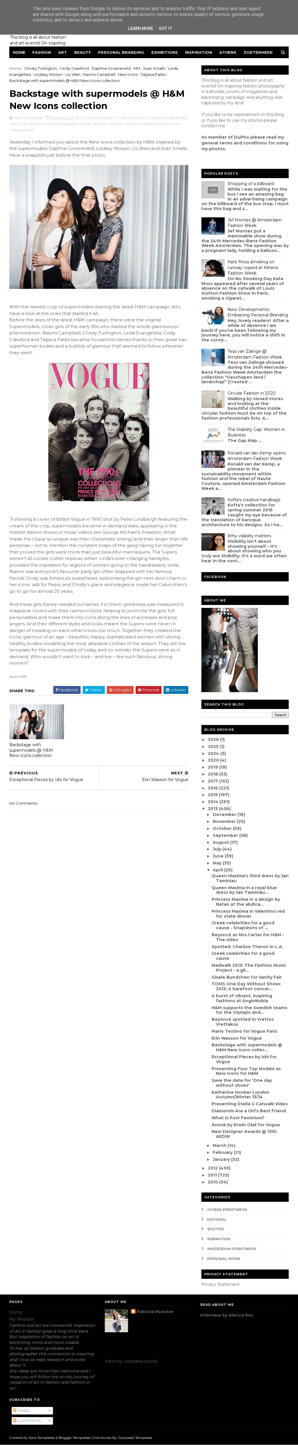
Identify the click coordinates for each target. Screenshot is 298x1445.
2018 (213, 774)
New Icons (128, 74)
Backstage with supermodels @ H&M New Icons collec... (247, 1047)
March (220, 1145)
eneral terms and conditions (235, 143)
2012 (213, 1168)
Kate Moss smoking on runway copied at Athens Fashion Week (253, 267)
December (225, 814)
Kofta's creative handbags (254, 499)
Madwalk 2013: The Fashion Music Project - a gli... (249, 968)
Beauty (82, 52)
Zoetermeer (258, 52)
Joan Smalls (154, 68)
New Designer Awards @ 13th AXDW (244, 1134)
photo (98, 155)
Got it (165, 28)
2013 (213, 808)
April (218, 870)
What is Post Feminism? (238, 1117)
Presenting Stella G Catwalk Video (250, 1103)
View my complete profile (131, 1361)
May (218, 863)
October (223, 828)
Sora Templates (41, 1437)
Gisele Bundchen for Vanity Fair (247, 977)
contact (209, 125)
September (226, 835)
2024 (214, 753)
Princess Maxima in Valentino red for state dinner (248, 914)
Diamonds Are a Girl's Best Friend (249, 1110)
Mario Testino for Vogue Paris (244, 1031)
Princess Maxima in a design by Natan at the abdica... (246, 902)
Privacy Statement (220, 1284)
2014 (213, 801)
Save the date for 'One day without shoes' (242, 1083)
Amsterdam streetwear (231, 1249)
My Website (21, 1319)
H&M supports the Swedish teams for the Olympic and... (249, 1010)
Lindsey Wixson (48, 74)
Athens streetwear (227, 1209)
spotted (215, 1229)
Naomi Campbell (99, 74)
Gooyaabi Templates (135, 1437)
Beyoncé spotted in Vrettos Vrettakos (243, 1022)
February (223, 1152)
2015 (213, 794)
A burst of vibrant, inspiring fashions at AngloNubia (242, 998)
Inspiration (198, 52)
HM (137, 68)
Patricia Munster (155, 1311)
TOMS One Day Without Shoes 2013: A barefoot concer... (246, 986)
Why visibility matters (249, 535)
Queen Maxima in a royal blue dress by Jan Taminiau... (244, 890)
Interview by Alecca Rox (226, 1315)
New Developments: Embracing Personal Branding (258, 312)
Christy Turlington (40, 68)
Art (62, 52)
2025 (214, 746)
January (222, 1159)
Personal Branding (121, 52)
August (221, 842)
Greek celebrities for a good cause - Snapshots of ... (243, 925)
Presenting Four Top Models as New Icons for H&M (246, 1071)
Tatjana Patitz (153, 74)
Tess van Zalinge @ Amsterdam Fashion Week (255, 354)
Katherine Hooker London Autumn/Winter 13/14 (240, 1095)
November (225, 821)
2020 (214, 760)
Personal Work (223, 1258)
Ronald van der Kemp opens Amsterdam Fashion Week (256, 455)
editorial (217, 1219)
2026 (214, 739)
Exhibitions (164, 52)
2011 (213, 1175)
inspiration (218, 1239)
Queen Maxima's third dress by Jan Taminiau (250, 878)
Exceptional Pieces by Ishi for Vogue (244, 1059)
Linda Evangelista (59, 123)
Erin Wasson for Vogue (237, 1038)
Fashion (41, 52)
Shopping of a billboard (251, 183)
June (219, 856)
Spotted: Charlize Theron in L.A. (247, 946)
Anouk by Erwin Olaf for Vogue (246, 1124)
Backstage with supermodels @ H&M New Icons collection (31, 750)
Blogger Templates (74, 1437)
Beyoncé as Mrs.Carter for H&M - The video (248, 937)
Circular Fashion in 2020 (252, 393)
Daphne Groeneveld (111, 68)
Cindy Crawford (74, 68)
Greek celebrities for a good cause (243, 956)
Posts (22, 1410)
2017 (213, 781)
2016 (213, 788)
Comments (28, 1420)
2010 (213, 1182)
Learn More (140, 28)
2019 (213, 767)
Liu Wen (72, 74)
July (217, 849)
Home (19, 52)
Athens (227, 52)
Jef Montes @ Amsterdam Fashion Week (255, 222)
